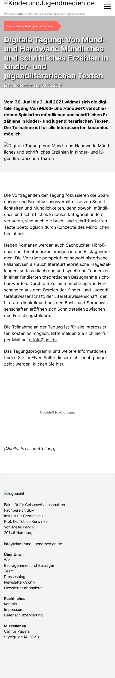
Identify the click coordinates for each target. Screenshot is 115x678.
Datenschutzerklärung (23, 615)
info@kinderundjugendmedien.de (33, 543)
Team (9, 571)
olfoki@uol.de (43, 339)
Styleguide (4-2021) (21, 637)
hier (59, 364)
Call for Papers (17, 631)
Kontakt (10, 603)
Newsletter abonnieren (24, 587)
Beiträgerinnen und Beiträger (29, 565)
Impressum (13, 609)
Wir (7, 559)
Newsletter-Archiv (19, 582)
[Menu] (107, 6)
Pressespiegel (16, 576)
